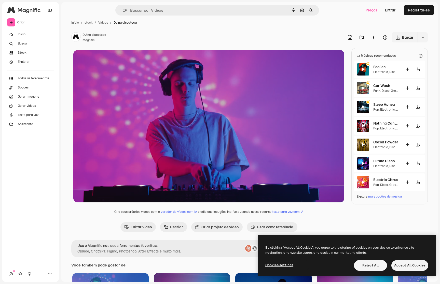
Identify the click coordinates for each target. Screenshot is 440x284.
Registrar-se (419, 10)
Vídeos (103, 23)
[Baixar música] (417, 69)
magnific (88, 40)
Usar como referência (275, 227)
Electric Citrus (385, 179)
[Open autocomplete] (123, 10)
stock (89, 23)
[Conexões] (11, 274)
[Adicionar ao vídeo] (407, 69)
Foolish (379, 67)
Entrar (390, 10)
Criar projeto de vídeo (220, 227)
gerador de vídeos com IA (179, 212)
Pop (376, 110)
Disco (393, 72)
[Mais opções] (373, 37)
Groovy (396, 91)
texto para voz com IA (287, 212)
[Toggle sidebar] (50, 10)
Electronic (380, 72)
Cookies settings (279, 265)
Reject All (370, 265)
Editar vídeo (141, 227)
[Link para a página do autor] (75, 37)
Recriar (176, 227)
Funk (376, 91)
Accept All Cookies (409, 265)
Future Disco (384, 161)
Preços (371, 10)
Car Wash (381, 85)
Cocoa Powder (385, 142)
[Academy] (20, 274)
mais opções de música (385, 197)
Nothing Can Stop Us (386, 123)
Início (75, 23)
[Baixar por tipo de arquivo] (423, 37)
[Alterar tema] (29, 274)
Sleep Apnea (384, 104)
